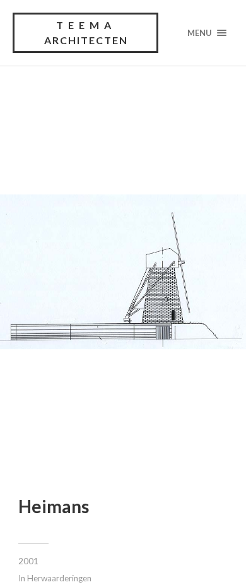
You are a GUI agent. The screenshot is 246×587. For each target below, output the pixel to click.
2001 (28, 561)
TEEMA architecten (86, 32)
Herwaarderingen (59, 578)
